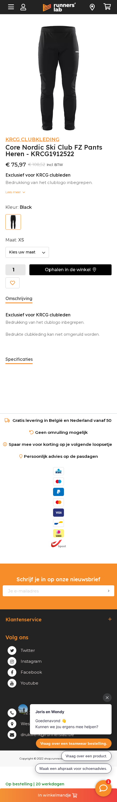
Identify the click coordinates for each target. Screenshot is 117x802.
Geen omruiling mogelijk (61, 432)
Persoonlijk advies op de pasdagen (61, 456)
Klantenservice (23, 619)
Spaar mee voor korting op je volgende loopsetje (61, 444)
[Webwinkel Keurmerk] (58, 554)
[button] (70, 269)
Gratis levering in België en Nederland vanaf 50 (62, 420)
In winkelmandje (55, 795)
